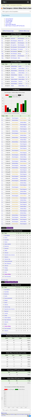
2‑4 (26, 77)
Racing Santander (8, 261)
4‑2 (26, 68)
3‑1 (26, 40)
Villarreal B (13, 42)
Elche (5, 272)
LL (2, 66)
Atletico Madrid (14, 79)
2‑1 (26, 38)
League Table (9, 21)
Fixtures (7, 5)
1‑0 (26, 81)
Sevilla (19, 66)
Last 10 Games (9, 19)
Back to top (4, 413)
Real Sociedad (7, 276)
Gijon (19, 58)
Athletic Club (20, 40)
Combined (4, 228)
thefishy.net (13, 414)
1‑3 (26, 58)
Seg (2, 53)
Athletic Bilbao (14, 66)
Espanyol (13, 72)
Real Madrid (13, 68)
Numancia (13, 38)
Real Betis (6, 239)
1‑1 (26, 55)
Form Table (8, 23)
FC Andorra (20, 49)
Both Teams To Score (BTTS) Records (15, 25)
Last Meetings (9, 20)
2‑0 (26, 72)
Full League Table (4, 279)
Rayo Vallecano (7, 263)
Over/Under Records (11, 24)
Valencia (20, 75)
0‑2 (26, 42)
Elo (16, 282)
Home (8, 228)
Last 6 (3, 282)
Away (11, 228)
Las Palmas (13, 55)
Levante (6, 270)
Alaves (12, 77)
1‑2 (26, 45)
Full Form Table (4, 334)
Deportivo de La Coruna (9, 254)
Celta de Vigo (21, 70)
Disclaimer (26, 414)
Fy (2, 38)
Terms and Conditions (20, 414)
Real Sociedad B (21, 47)
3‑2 (26, 79)
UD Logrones (13, 45)
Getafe (12, 85)
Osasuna (20, 81)
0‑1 (26, 49)
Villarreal (20, 83)
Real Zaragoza (21, 38)
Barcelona (6, 246)
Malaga (19, 53)
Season (3, 5)
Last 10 (6, 282)
